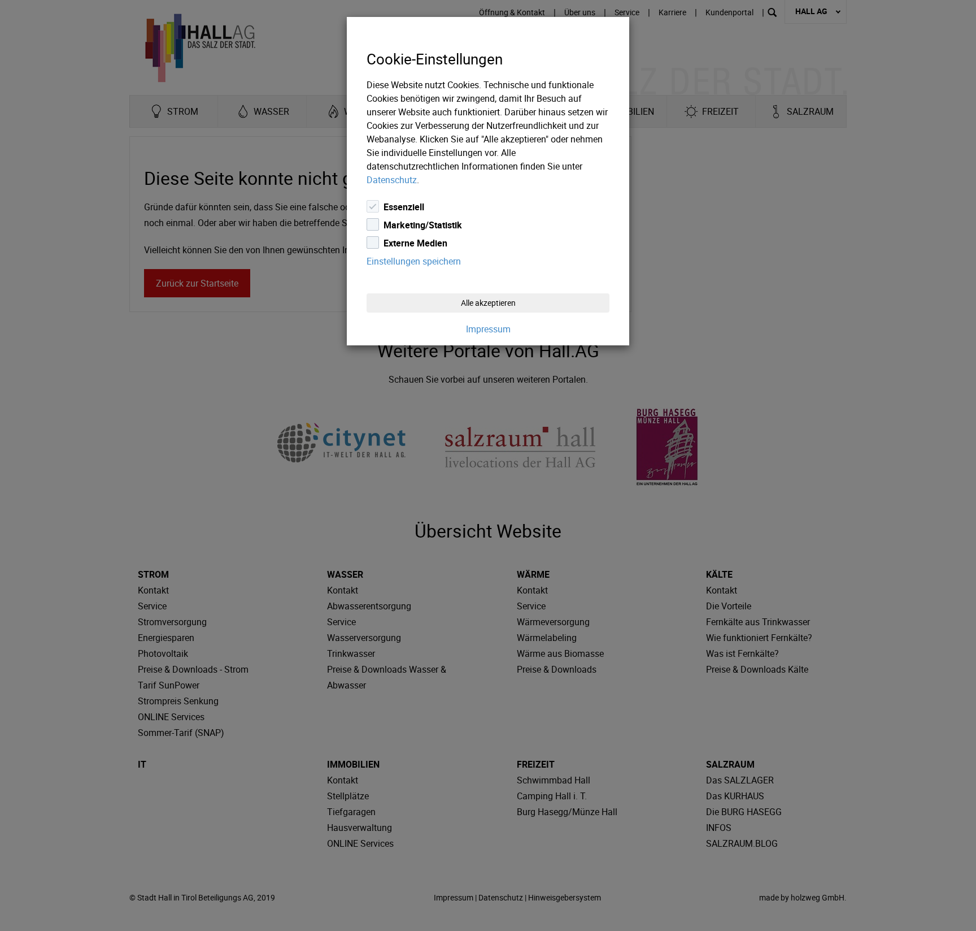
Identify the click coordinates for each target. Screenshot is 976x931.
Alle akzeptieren (488, 302)
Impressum (488, 329)
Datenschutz (392, 180)
